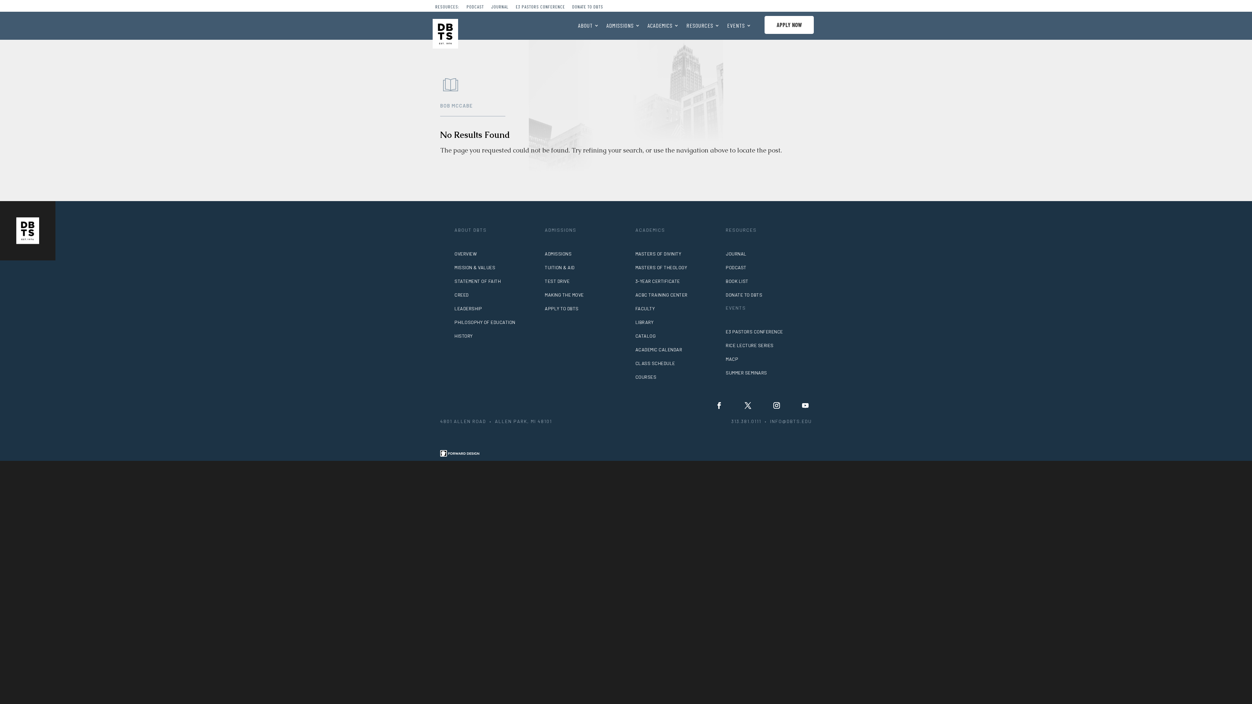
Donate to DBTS (587, 7)
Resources (699, 26)
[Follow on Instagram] (776, 405)
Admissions (620, 26)
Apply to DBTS (562, 308)
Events (736, 26)
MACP (732, 359)
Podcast (475, 7)
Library (644, 322)
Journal (500, 7)
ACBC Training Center (661, 295)
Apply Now (789, 24)
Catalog (645, 336)
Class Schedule (655, 363)
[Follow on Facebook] (719, 405)
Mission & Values (475, 267)
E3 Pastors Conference (540, 7)
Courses (646, 377)
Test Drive (557, 281)
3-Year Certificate (657, 281)
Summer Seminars (746, 372)
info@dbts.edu (791, 421)
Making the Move (564, 295)
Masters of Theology (661, 267)
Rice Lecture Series (750, 345)
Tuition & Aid (560, 267)
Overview (466, 254)
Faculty (645, 308)
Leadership (468, 308)
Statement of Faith (478, 281)
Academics (660, 26)
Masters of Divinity (658, 254)
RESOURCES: (447, 7)
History (464, 336)
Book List (737, 281)
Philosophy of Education (485, 322)
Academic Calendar (658, 349)
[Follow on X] (747, 405)
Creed (462, 295)
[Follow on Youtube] (805, 405)
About (585, 26)
